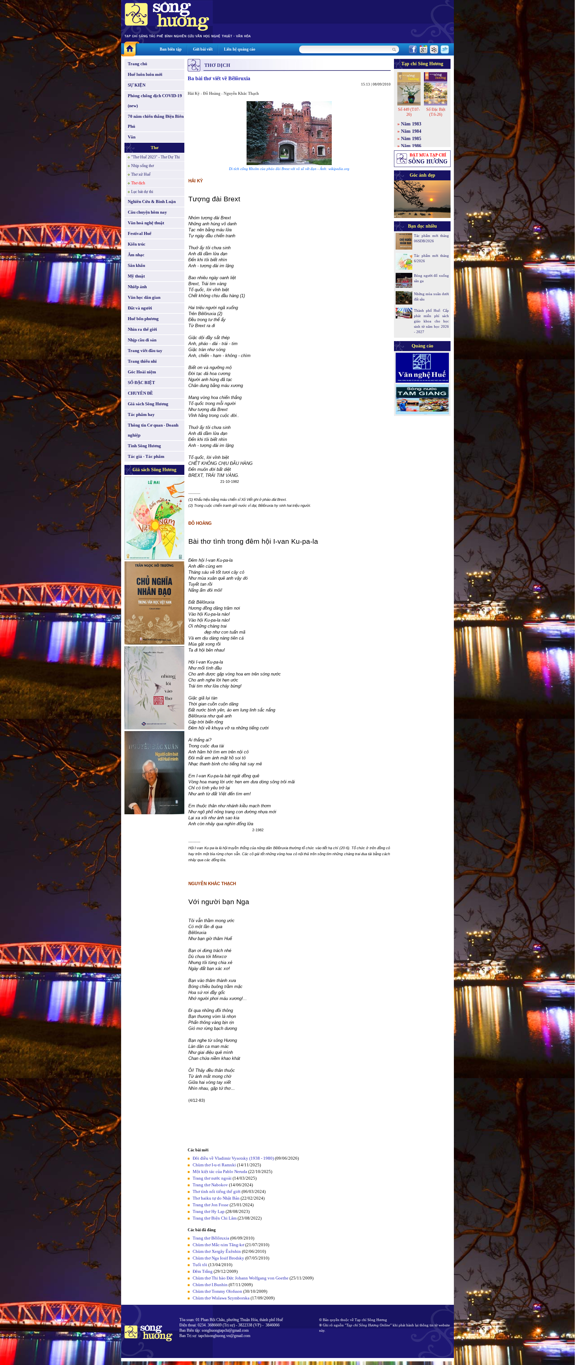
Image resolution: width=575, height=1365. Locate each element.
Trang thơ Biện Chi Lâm (215, 1218)
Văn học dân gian (144, 297)
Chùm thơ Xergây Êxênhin (217, 1251)
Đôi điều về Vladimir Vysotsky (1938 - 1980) (233, 1158)
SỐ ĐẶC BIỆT (141, 382)
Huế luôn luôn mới (145, 74)
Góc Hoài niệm (142, 371)
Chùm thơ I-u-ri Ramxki (214, 1164)
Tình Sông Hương (144, 445)
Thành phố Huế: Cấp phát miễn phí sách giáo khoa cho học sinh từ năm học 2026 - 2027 (431, 321)
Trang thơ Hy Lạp (209, 1211)
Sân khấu (136, 265)
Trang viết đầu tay (145, 350)
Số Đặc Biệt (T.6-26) (435, 112)
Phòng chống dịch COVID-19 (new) (155, 100)
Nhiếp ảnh (137, 286)
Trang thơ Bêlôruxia (211, 1238)
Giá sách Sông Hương (148, 403)
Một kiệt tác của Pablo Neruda (220, 1171)
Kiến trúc (136, 244)
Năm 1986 (411, 145)
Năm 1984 (411, 131)
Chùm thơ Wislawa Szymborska (221, 1297)
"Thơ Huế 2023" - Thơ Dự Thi (155, 157)
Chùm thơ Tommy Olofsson (217, 1291)
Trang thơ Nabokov (210, 1184)
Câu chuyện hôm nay (147, 212)
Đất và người (140, 307)
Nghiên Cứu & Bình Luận (152, 201)
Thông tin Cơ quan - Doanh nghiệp (153, 430)
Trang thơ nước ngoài (212, 1178)
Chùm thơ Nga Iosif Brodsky (218, 1258)
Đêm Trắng (203, 1271)
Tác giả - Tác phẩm (146, 456)
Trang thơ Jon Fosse (211, 1204)
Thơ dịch (138, 183)
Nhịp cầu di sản (142, 339)
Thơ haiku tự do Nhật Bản (216, 1198)
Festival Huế (139, 233)
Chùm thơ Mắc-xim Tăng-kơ (218, 1244)
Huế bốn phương (143, 318)
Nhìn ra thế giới (142, 329)
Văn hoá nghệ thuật (146, 222)
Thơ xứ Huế (140, 174)
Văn (131, 136)
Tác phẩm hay (141, 414)
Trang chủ (137, 63)
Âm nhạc (136, 254)
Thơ (154, 147)
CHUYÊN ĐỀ (140, 393)
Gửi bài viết (203, 49)
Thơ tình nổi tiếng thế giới (217, 1191)
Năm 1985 (411, 138)
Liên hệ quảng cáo (239, 49)
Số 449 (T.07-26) (409, 112)
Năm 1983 (411, 123)
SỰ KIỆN (136, 85)
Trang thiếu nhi (142, 361)
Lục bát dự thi (142, 191)
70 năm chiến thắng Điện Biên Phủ (156, 121)
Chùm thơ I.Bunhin (210, 1284)
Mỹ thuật (136, 276)
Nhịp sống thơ (142, 165)
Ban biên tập (171, 49)
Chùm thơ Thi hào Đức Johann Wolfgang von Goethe (240, 1277)
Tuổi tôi (200, 1264)
